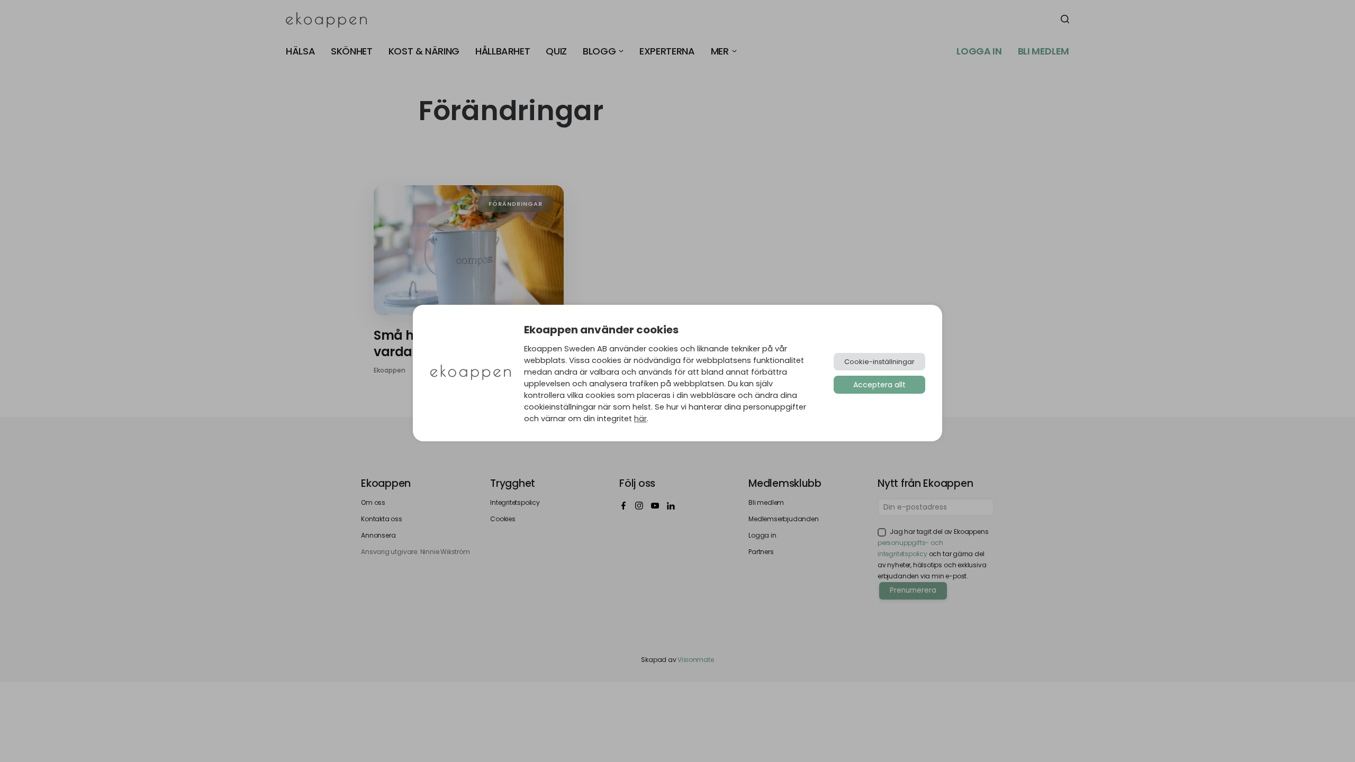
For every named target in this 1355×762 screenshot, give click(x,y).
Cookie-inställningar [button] (879, 362)
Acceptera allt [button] (879, 384)
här (640, 418)
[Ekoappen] (470, 373)
